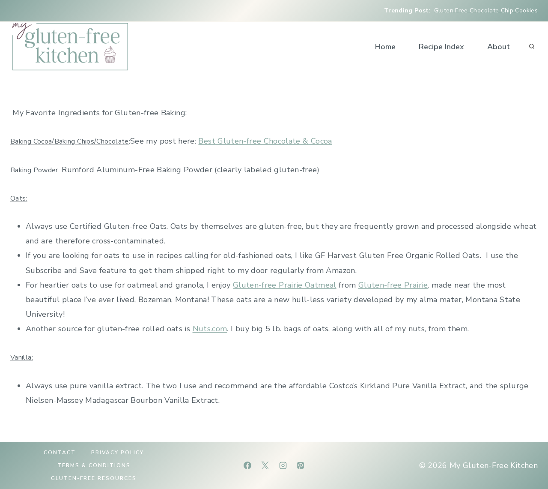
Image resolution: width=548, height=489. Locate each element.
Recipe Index (441, 47)
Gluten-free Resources (94, 478)
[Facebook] (247, 465)
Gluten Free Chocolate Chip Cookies (486, 10)
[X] (265, 465)
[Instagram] (283, 465)
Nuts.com (210, 329)
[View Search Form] (532, 47)
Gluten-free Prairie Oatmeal (285, 285)
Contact (60, 452)
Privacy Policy (117, 452)
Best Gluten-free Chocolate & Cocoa (265, 141)
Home (385, 47)
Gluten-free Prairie (393, 285)
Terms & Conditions (94, 465)
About (498, 47)
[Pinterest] (300, 465)
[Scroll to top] (527, 455)
